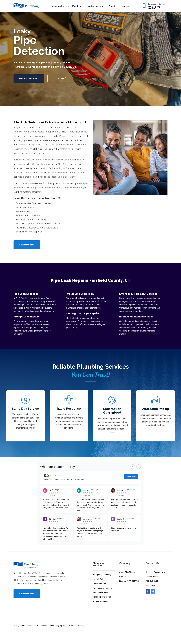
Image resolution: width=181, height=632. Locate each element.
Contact (125, 6)
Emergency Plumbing (102, 574)
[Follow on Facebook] (148, 591)
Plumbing (76, 6)
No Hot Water (99, 579)
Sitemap (72, 625)
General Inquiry (152, 577)
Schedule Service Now (155, 572)
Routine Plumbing (100, 601)
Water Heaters (95, 6)
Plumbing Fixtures (100, 592)
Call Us (60, 78)
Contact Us (124, 577)
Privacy (81, 625)
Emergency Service (59, 6)
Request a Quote (28, 78)
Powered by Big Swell (58, 625)
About (112, 6)
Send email (150, 585)
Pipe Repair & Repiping (102, 588)
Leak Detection (99, 583)
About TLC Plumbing (128, 572)
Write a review (131, 477)
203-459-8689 (35, 183)
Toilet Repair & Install (102, 597)
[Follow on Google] (153, 591)
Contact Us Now (26, 244)
